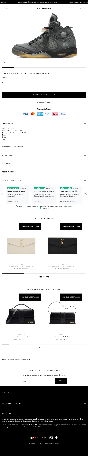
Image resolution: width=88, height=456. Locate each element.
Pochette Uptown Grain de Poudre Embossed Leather (21, 266)
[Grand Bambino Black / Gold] (21, 313)
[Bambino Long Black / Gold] (62, 313)
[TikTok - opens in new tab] (56, 437)
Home (4, 360)
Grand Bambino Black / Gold (21, 337)
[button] (3, 8)
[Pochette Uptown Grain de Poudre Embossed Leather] (21, 242)
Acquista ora (44, 102)
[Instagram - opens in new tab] (51, 437)
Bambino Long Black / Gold (62, 337)
